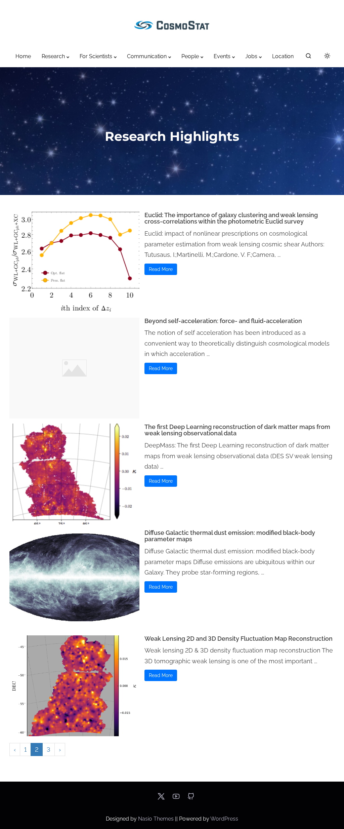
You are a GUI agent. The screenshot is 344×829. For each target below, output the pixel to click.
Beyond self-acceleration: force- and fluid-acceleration (223, 320)
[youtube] (176, 798)
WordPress (224, 819)
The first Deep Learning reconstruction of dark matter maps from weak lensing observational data (237, 430)
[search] (308, 57)
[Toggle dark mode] (326, 57)
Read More (161, 269)
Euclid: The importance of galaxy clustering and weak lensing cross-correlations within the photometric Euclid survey (231, 218)
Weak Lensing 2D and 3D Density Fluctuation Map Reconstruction (238, 638)
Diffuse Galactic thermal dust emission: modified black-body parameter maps (229, 536)
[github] (190, 798)
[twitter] (161, 798)
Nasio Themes (156, 819)
